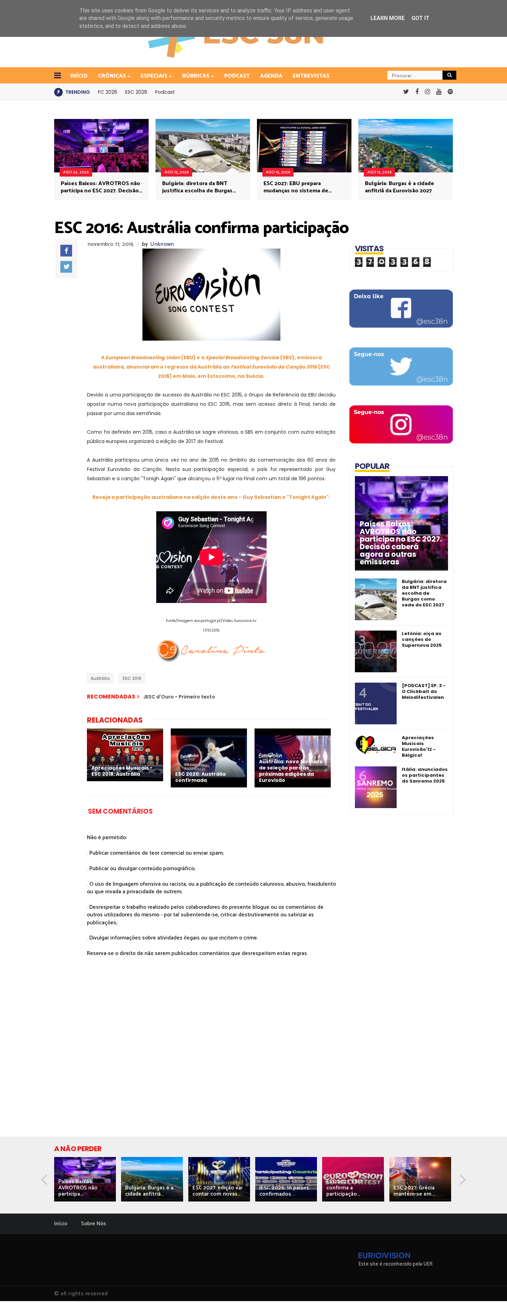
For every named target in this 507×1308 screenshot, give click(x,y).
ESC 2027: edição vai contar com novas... (217, 1191)
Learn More (387, 18)
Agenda (271, 76)
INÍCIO (79, 76)
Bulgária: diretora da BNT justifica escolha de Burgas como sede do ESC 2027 (197, 187)
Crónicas (112, 76)
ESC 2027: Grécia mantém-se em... (414, 1191)
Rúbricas (195, 76)
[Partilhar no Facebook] (66, 250)
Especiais (154, 76)
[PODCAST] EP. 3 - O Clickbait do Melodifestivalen (424, 691)
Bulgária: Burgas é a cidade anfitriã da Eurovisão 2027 (399, 187)
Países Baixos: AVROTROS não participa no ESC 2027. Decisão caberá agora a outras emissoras (100, 187)
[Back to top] (490, 1291)
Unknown (162, 244)
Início (60, 1223)
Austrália (100, 678)
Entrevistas (311, 76)
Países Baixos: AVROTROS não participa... (78, 1188)
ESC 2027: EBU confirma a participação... (344, 1188)
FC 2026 (107, 92)
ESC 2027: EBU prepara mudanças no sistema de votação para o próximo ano (299, 187)
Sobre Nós (93, 1223)
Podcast (237, 76)
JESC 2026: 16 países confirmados (284, 1191)
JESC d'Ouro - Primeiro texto (179, 696)
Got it (420, 18)
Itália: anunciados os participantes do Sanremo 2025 (425, 775)
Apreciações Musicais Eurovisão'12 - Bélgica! (419, 746)
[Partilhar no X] (66, 267)
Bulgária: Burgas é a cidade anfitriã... (149, 1191)
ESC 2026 (136, 92)
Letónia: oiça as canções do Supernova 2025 (422, 639)
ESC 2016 (132, 678)
